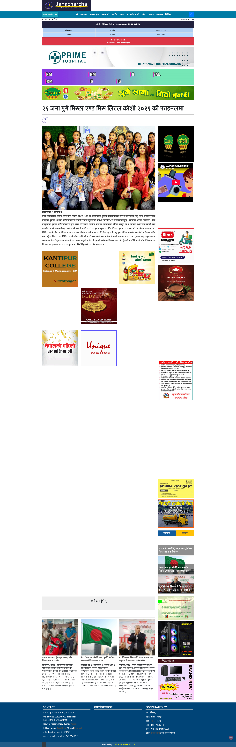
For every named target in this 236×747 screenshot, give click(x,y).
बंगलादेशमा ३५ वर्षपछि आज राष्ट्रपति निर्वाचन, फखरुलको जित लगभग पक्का (174, 569)
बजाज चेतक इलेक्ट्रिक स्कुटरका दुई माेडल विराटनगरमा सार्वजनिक (175, 550)
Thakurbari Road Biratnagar (118, 41)
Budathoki (61, 728)
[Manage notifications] (231, 738)
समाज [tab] (185, 533)
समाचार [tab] (166, 533)
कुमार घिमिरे (155, 733)
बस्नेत (153, 721)
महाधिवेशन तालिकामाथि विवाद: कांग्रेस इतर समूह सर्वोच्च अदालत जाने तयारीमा (174, 588)
